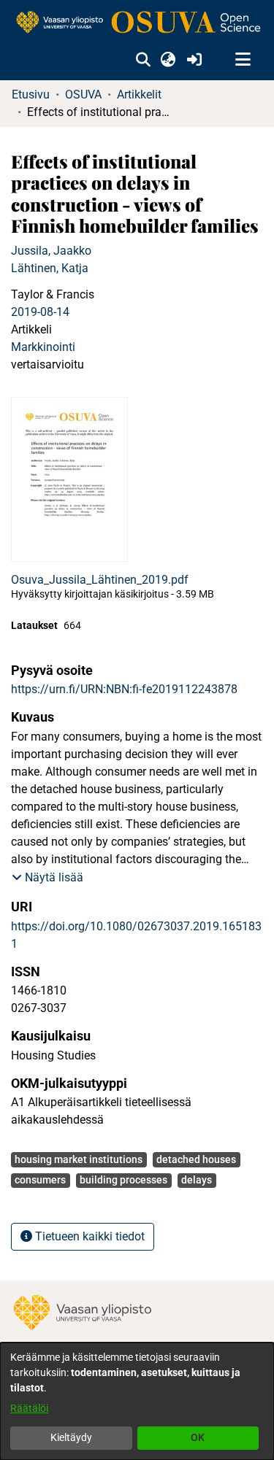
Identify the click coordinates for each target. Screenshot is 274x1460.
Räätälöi (29, 1408)
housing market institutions (78, 1159)
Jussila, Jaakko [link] (51, 251)
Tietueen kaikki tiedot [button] (88, 1236)
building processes (123, 1180)
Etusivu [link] (31, 94)
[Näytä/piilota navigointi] (242, 60)
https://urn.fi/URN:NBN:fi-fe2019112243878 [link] (124, 689)
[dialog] (137, 1401)
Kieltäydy (71, 1437)
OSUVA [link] (83, 94)
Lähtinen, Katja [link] (49, 268)
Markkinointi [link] (43, 347)
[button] (143, 60)
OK (198, 1437)
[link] (137, 23)
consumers (40, 1180)
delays (196, 1180)
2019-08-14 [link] (40, 312)
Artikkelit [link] (139, 94)
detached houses (196, 1159)
